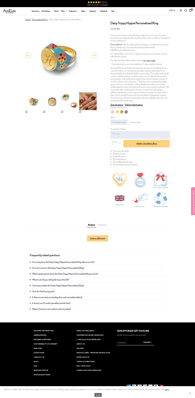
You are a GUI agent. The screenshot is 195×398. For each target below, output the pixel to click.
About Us (81, 344)
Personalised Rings (40, 19)
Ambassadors (40, 335)
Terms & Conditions (86, 361)
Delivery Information (134, 104)
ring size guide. (149, 60)
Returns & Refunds (42, 339)
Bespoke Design (41, 370)
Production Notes (118, 129)
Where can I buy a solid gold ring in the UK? (50, 279)
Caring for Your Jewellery (89, 370)
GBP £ (172, 10)
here (167, 389)
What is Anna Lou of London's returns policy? (51, 309)
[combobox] (116, 143)
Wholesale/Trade (42, 375)
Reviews (91, 224)
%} (26, 111)
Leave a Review (97, 238)
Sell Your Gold (84, 366)
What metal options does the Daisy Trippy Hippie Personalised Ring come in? (65, 273)
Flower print (135, 122)
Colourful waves (119, 122)
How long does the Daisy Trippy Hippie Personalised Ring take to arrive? (63, 262)
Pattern (112, 117)
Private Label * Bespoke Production (93, 353)
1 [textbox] (112, 144)
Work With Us (83, 357)
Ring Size (38, 348)
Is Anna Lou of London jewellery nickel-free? (51, 303)
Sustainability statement (45, 344)
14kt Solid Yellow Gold (121, 111)
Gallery (80, 348)
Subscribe (146, 342)
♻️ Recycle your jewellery (89, 339)
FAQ (35, 366)
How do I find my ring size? (43, 291)
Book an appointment (193, 201)
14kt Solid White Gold (126, 111)
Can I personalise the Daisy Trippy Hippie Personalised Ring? (58, 285)
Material (118, 107)
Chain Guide (39, 353)
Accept (98, 395)
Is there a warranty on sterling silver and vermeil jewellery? (57, 297)
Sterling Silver (113, 112)
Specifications (116, 104)
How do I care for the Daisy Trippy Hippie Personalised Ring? (58, 268)
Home (28, 19)
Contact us (39, 357)
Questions (102, 224)
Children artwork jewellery (90, 335)
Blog (36, 361)
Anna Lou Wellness (85, 331)
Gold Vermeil (117, 111)
